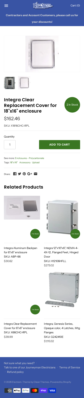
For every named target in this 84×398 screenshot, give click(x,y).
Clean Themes (41, 381)
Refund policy (15, 372)
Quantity (9, 136)
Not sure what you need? (19, 363)
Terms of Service (69, 367)
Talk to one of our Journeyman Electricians (29, 367)
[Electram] (42, 5)
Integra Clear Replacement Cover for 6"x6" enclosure (20, 328)
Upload (35, 162)
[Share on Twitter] (19, 174)
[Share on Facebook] (14, 174)
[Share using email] (36, 174)
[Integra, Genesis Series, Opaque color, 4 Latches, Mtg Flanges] (62, 293)
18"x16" (14, 162)
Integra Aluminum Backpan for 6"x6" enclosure (20, 252)
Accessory (24, 162)
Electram (16, 381)
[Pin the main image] (24, 174)
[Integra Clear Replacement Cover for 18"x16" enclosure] (42, 54)
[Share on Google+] (29, 174)
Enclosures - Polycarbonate (29, 158)
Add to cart (59, 144)
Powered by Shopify (60, 381)
